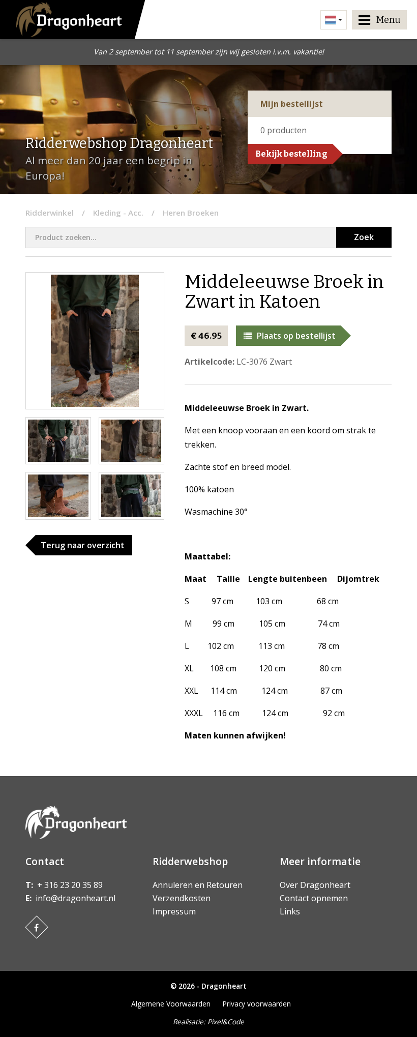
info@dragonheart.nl (75, 898)
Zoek (364, 237)
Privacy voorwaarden (257, 1004)
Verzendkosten (182, 898)
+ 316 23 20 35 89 (70, 885)
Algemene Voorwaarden (171, 1004)
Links (290, 911)
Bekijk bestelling (291, 154)
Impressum (174, 911)
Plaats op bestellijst (296, 335)
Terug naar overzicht (83, 545)
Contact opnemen (314, 898)
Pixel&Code (225, 1021)
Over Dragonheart (315, 885)
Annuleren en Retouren (198, 885)
